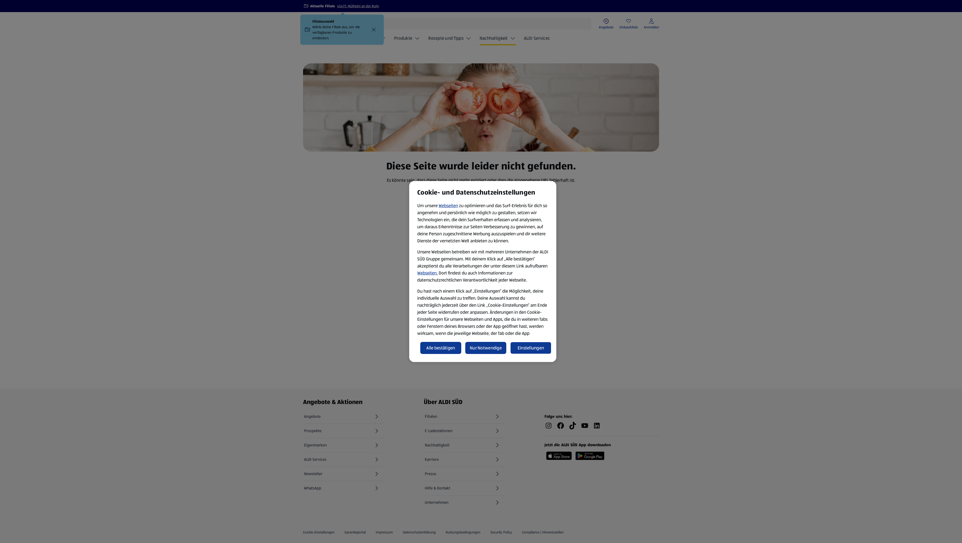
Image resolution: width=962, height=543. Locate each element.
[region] (482, 271)
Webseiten (448, 205)
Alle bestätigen (440, 348)
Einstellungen (531, 348)
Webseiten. (427, 273)
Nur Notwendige (486, 348)
